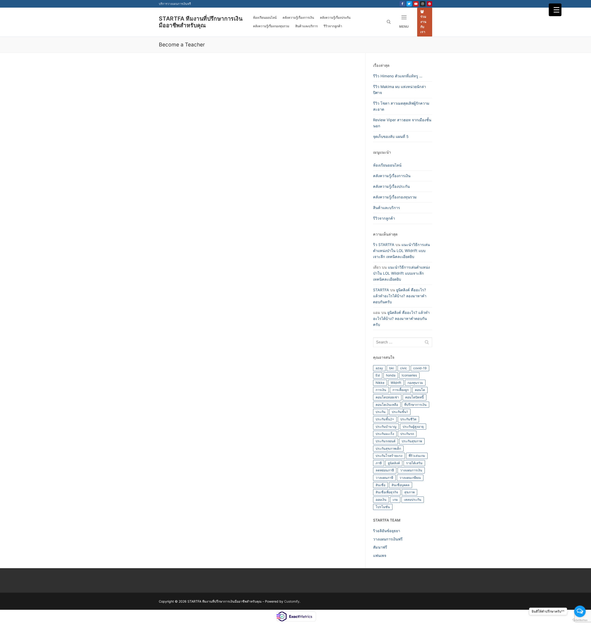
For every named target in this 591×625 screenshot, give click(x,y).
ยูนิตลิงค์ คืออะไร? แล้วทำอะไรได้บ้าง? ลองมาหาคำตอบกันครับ (399, 296)
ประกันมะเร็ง (385, 434)
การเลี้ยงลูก (400, 390)
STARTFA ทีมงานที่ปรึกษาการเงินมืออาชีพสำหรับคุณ (200, 22)
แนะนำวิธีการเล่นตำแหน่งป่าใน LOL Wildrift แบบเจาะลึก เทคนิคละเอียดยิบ (401, 250)
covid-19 (420, 368)
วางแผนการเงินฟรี (388, 539)
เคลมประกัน (412, 499)
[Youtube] (416, 3)
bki (391, 368)
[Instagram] (422, 3)
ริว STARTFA (383, 244)
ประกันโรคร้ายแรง (389, 456)
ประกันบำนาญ (386, 426)
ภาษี (379, 463)
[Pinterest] (429, 3)
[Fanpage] (402, 3)
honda (390, 375)
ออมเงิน (381, 499)
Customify (291, 601)
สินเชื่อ (380, 485)
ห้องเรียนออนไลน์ (387, 165)
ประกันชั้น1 (400, 412)
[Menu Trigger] (555, 9)
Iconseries (409, 375)
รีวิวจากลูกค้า (384, 218)
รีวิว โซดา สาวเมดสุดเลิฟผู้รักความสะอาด (401, 106)
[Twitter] (409, 3)
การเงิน (381, 390)
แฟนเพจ (379, 555)
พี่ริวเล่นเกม (417, 456)
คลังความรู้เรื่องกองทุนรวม (395, 197)
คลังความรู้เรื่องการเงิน (391, 175)
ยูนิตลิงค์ (394, 463)
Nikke (380, 383)
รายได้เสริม (414, 463)
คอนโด (420, 390)
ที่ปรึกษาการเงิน (415, 405)
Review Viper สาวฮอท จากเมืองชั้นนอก (402, 123)
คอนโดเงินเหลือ (387, 405)
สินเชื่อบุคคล (401, 485)
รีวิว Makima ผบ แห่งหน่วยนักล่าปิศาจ (399, 89)
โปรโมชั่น (383, 507)
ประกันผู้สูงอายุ (413, 426)
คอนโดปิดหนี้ (414, 397)
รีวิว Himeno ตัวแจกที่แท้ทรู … (397, 76)
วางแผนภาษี (384, 477)
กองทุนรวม (415, 383)
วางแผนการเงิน (411, 470)
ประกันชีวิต (408, 419)
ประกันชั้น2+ (385, 419)
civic (403, 368)
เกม (395, 499)
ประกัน (381, 412)
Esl (378, 375)
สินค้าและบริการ (386, 207)
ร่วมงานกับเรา (423, 24)
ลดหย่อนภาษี (385, 470)
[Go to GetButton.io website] (580, 620)
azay (379, 368)
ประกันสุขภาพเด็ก (388, 448)
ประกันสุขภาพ (412, 441)
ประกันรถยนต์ (385, 441)
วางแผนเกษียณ (410, 477)
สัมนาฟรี (380, 547)
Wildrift (396, 383)
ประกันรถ (407, 434)
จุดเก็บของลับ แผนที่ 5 (391, 136)
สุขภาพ (409, 492)
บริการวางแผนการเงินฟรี (175, 4)
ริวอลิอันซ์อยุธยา (386, 530)
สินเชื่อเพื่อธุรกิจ (387, 492)
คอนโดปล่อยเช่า (387, 397)
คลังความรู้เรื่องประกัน (391, 186)
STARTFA (381, 290)
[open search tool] (389, 22)
